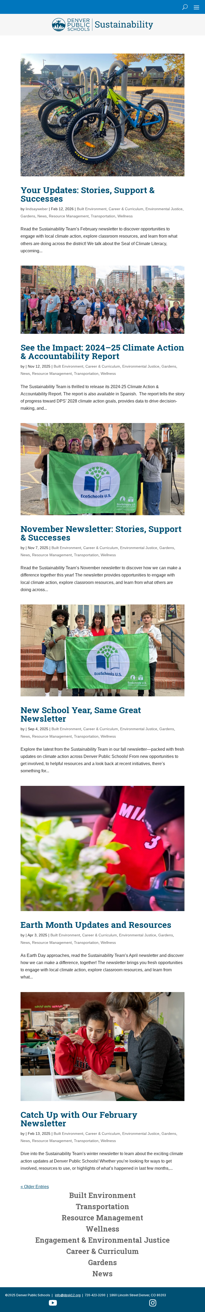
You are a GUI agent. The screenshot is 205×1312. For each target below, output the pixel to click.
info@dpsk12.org (68, 1295)
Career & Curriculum (126, 209)
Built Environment (92, 209)
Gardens (28, 216)
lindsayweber (37, 209)
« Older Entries (35, 1186)
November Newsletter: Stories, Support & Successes (101, 533)
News (42, 216)
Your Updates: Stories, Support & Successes (88, 194)
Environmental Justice (164, 209)
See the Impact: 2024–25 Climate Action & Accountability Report (102, 351)
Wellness (125, 216)
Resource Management (69, 216)
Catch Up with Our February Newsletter (79, 1119)
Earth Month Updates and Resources (96, 924)
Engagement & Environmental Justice (102, 1240)
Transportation (103, 216)
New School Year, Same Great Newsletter (81, 714)
